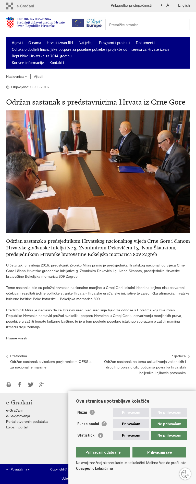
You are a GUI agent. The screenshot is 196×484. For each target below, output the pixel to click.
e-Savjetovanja (18, 416)
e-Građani (14, 410)
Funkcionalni (88, 424)
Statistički (86, 435)
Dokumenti (145, 43)
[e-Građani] (28, 6)
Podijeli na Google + (41, 384)
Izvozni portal (17, 427)
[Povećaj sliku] (98, 171)
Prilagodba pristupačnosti (131, 5)
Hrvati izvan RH (60, 43)
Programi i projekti (114, 43)
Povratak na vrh (21, 469)
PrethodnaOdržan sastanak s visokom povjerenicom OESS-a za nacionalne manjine (51, 361)
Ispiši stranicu (8, 384)
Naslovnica (15, 76)
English (184, 5)
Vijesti (17, 43)
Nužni (82, 412)
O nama (34, 43)
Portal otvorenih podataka (27, 421)
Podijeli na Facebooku (19, 384)
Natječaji (86, 43)
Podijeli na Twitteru (30, 384)
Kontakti (57, 62)
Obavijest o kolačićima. (95, 468)
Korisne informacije (28, 62)
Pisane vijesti (16, 338)
